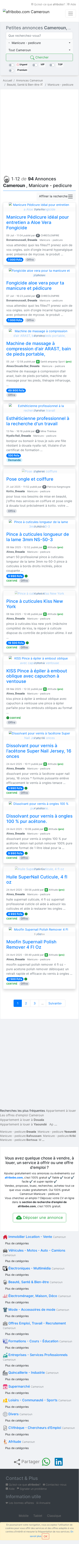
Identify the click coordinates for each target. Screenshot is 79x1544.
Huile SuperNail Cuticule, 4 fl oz (36, 879)
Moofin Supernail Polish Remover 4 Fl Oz (31, 944)
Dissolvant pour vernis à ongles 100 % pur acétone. (39, 818)
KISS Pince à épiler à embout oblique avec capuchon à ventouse (36, 676)
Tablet (37, 1516)
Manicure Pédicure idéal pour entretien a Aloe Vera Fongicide (37, 222)
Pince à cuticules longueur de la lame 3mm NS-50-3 (37, 537)
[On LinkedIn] (58, 1461)
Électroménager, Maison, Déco (39, 1296)
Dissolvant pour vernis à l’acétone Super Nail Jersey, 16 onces (38, 751)
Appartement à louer (61, 1110)
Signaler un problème (33, 1488)
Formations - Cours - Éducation (39, 1341)
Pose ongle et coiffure (29, 479)
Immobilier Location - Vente (36, 1237)
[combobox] (39, 42)
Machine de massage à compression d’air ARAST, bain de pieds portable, (38, 349)
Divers (19, 1414)
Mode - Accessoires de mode (38, 1309)
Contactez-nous (56, 1484)
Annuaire (44, 1502)
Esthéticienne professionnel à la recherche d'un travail (37, 421)
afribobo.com (14, 1177)
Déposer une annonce (42, 1217)
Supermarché (25, 1386)
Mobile (23, 1516)
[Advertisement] (39, 131)
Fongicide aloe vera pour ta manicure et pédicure (35, 285)
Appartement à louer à (22, 1120)
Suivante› (55, 1003)
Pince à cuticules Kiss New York (34, 604)
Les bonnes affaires (21, 1502)
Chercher (41, 57)
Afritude (21, 1442)
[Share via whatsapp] (46, 1461)
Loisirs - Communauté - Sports (39, 1400)
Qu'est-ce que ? (49, 4)
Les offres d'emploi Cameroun (22, 1115)
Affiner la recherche (53, 196)
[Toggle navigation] (70, 13)
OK (45, 1536)
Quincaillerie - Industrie (33, 1372)
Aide (73, 4)
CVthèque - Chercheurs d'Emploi (41, 1428)
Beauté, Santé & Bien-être (35, 1282)
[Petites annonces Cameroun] (27, 13)
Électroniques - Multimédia (35, 1268)
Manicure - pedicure (18, 1131)
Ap (51, 1124)
